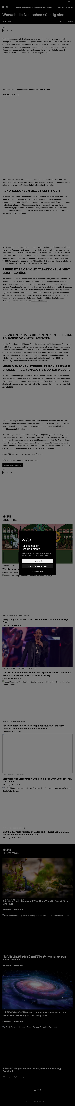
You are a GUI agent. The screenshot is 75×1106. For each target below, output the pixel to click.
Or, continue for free (37, 571)
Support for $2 (38, 561)
